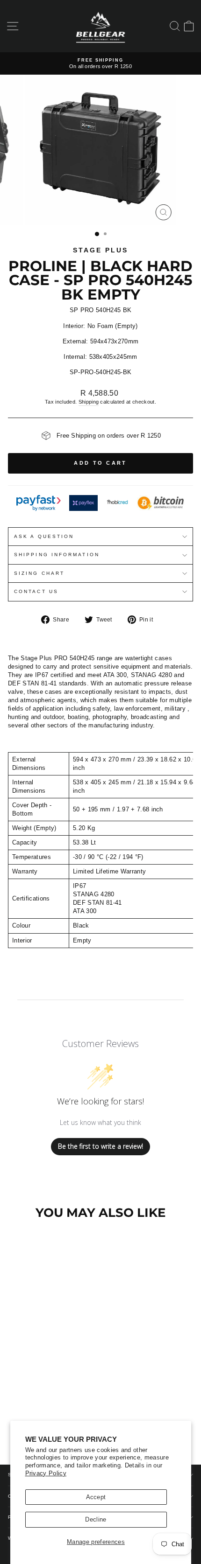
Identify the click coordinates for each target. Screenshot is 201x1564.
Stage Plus (101, 250)
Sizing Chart (39, 573)
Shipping (89, 402)
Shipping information (57, 554)
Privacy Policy (46, 1473)
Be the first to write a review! (100, 1146)
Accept (96, 1497)
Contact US (36, 591)
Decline (95, 1519)
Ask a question (44, 536)
